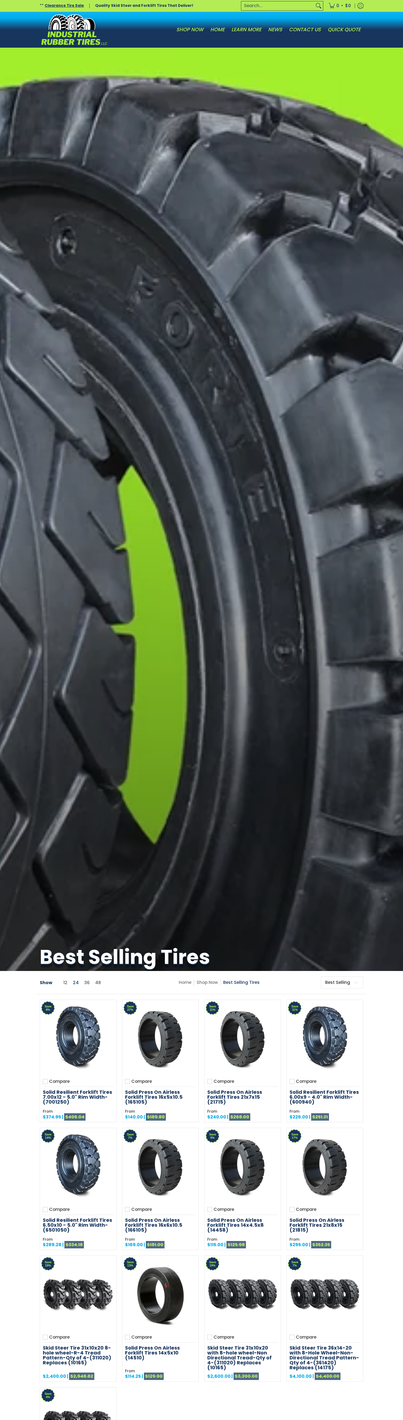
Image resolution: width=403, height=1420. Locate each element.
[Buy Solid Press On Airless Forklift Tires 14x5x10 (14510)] (160, 1294)
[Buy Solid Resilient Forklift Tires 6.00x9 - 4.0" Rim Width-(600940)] (325, 1038)
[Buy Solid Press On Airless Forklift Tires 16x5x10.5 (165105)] (160, 1038)
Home (185, 982)
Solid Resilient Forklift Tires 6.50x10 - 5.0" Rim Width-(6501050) (77, 1225)
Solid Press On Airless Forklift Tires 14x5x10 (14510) (152, 1352)
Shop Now (207, 982)
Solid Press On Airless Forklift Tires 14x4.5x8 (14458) (235, 1225)
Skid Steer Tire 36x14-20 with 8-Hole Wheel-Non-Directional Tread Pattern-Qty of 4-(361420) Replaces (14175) (324, 1357)
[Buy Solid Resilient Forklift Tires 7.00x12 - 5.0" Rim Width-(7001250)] (78, 1038)
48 (98, 982)
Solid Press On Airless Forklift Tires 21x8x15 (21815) (317, 1225)
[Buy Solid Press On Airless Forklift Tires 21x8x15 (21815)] (325, 1166)
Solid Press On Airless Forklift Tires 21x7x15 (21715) (234, 1097)
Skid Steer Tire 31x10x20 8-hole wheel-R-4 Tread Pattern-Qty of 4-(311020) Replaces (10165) (77, 1355)
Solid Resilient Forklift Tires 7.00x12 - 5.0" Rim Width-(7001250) (77, 1097)
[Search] (318, 5)
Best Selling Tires (241, 982)
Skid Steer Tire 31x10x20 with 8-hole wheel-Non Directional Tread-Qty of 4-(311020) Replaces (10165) (239, 1357)
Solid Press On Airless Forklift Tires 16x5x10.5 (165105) (154, 1097)
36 (87, 982)
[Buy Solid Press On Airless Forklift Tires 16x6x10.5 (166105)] (160, 1166)
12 (65, 982)
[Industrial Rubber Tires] (74, 30)
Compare (59, 1081)
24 (76, 982)
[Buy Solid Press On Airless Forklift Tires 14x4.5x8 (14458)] (242, 1166)
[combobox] (277, 5)
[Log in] (360, 6)
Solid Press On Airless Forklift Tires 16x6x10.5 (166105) (153, 1225)
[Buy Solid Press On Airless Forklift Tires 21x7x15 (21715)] (242, 1038)
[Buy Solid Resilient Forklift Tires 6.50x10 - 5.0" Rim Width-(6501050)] (78, 1166)
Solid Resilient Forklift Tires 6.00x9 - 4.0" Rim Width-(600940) (324, 1097)
